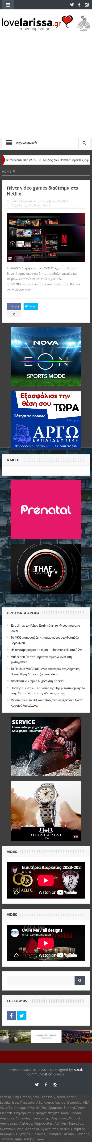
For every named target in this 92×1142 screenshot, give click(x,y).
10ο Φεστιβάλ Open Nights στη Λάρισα (37, 681)
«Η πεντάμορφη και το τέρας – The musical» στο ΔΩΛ (46, 650)
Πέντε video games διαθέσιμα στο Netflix (42, 191)
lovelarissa (28, 201)
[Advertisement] (46, 82)
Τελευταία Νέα (42, 205)
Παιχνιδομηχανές (21, 205)
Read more (43, 289)
